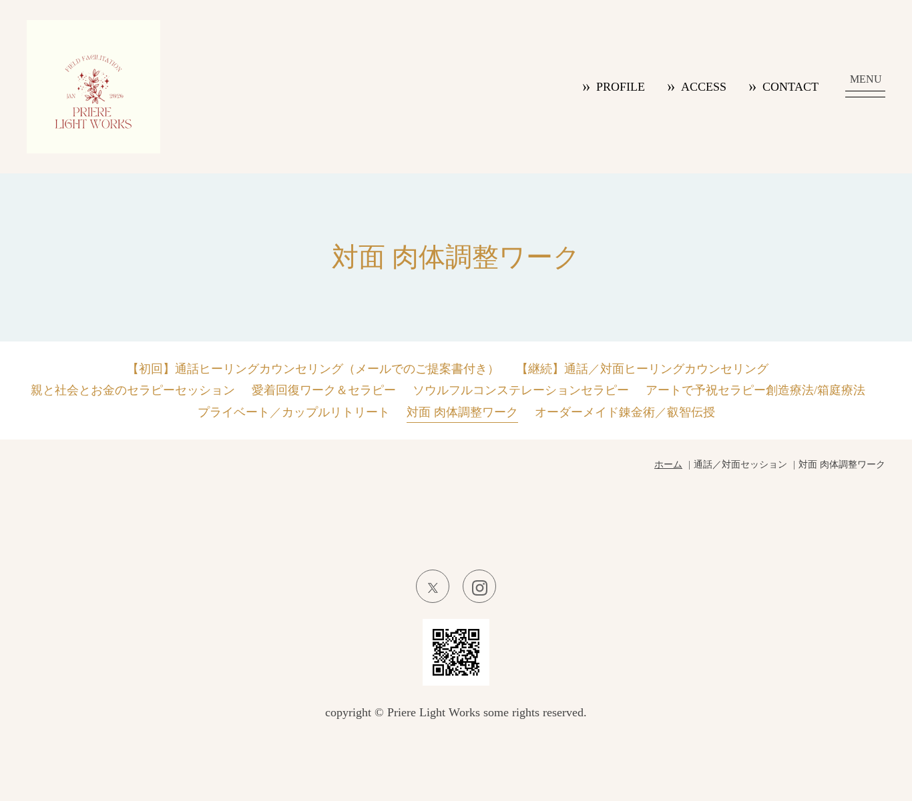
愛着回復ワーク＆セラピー (324, 390)
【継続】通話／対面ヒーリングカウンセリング (642, 368)
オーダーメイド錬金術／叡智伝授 (625, 412)
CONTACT (790, 86)
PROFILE (620, 86)
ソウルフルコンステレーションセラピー (521, 390)
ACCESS (703, 86)
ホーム (668, 465)
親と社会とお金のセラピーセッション (133, 390)
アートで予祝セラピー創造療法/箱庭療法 (755, 390)
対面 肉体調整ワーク (462, 412)
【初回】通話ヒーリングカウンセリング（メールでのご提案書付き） (313, 368)
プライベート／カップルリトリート (294, 412)
